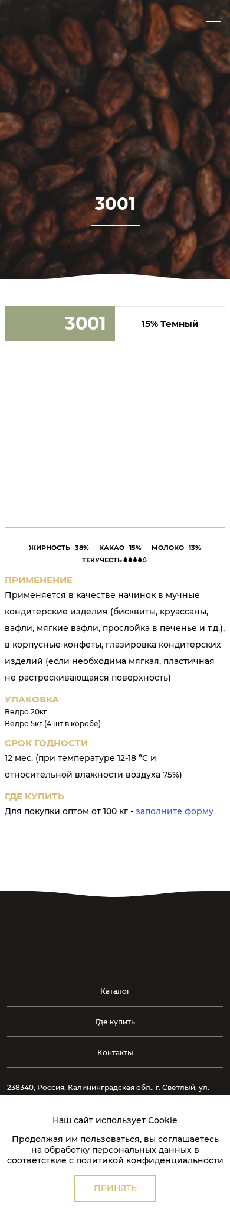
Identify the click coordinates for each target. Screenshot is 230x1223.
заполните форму (174, 811)
